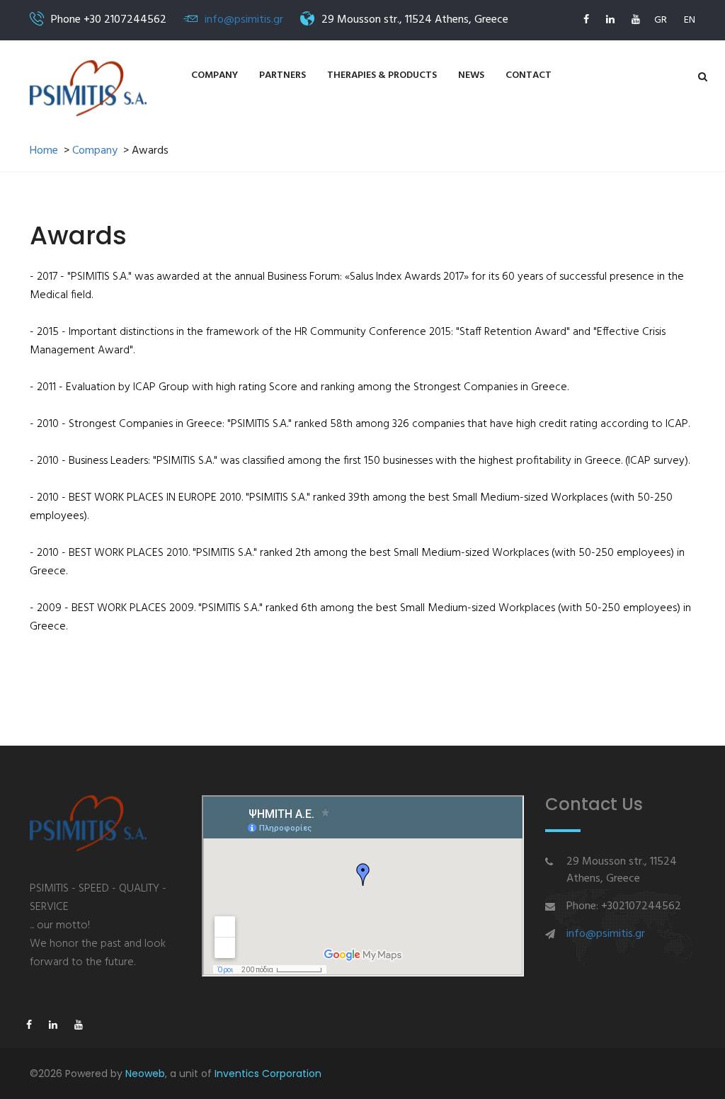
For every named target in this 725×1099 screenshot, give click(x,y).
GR (660, 20)
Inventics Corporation (268, 1073)
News (471, 75)
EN (689, 20)
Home (44, 151)
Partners (282, 75)
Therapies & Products (382, 75)
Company (214, 75)
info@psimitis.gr (244, 20)
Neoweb (145, 1073)
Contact (529, 75)
